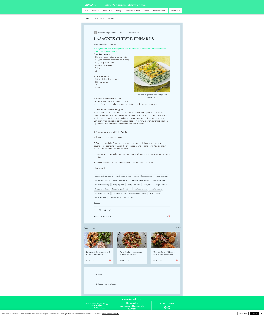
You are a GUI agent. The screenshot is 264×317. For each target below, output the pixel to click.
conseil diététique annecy (104, 176)
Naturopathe (132, 303)
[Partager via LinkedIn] (105, 210)
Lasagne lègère (155, 193)
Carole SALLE (93, 5)
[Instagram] (168, 307)
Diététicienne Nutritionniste (132, 306)
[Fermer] (261, 313)
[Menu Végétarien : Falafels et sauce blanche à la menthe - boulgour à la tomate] (165, 240)
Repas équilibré (100, 197)
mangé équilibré (118, 185)
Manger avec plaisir (102, 189)
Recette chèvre (129, 197)
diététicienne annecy (159, 180)
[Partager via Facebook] (95, 210)
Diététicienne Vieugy (120, 180)
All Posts (87, 18)
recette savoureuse (140, 189)
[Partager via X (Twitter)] (100, 210)
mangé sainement (134, 185)
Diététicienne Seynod (102, 180)
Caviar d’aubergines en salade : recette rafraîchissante (131, 253)
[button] (178, 18)
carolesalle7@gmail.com (97, 308)
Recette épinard (115, 197)
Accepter (254, 314)
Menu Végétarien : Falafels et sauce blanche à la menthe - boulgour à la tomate (164, 253)
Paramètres (243, 314)
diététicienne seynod (123, 176)
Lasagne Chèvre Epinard (137, 193)
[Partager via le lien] (110, 210)
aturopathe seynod (119, 193)
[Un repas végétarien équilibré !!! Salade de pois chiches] (98, 240)
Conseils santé (99, 18)
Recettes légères (156, 189)
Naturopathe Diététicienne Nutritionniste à (122, 5)
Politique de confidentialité (110, 314)
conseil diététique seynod (143, 176)
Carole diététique (162, 176)
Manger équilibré (161, 185)
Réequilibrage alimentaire (121, 189)
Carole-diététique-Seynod (140, 180)
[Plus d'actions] (169, 32)
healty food (147, 185)
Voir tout (177, 228)
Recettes (111, 18)
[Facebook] (165, 307)
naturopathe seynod (102, 193)
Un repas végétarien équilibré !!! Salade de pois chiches (98, 253)
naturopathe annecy (102, 185)
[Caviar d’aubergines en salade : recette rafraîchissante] (132, 240)
